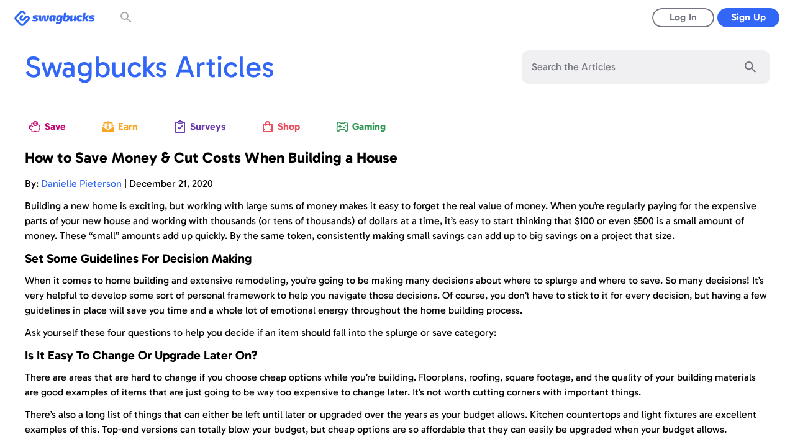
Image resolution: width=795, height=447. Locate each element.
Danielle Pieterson (81, 183)
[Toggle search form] (127, 17)
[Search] (750, 67)
